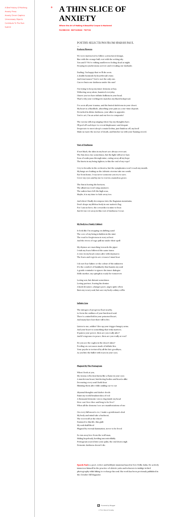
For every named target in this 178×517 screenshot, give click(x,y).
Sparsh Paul (82, 465)
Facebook (64, 30)
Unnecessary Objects (14, 19)
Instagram (76, 30)
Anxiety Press (10, 11)
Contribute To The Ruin (14, 23)
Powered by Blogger (108, 505)
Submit (8, 27)
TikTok (87, 30)
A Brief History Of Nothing (16, 8)
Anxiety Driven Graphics (15, 15)
